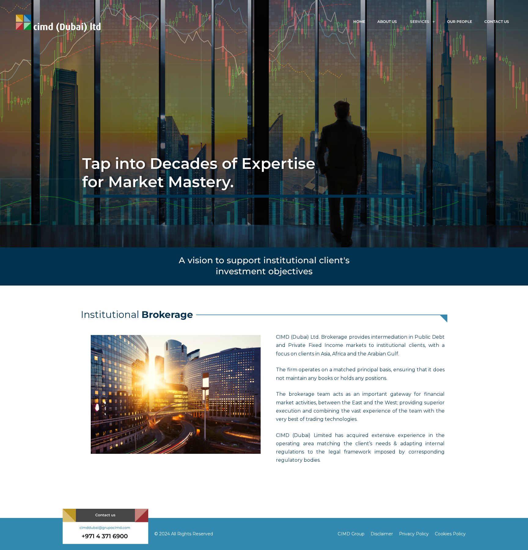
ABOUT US (387, 21)
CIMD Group (351, 534)
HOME (358, 21)
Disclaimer (382, 534)
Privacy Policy (414, 534)
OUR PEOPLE (458, 21)
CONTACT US (498, 21)
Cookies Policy (450, 534)
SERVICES (418, 21)
